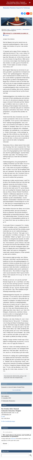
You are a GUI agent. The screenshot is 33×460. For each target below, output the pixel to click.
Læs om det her (17, 390)
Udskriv (6, 35)
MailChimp (13, 438)
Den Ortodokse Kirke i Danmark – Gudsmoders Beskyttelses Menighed (16, 2)
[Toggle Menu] (29, 2)
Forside (8, 29)
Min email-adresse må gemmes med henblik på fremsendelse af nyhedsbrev (16, 435)
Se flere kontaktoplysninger (8, 421)
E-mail (3, 416)
